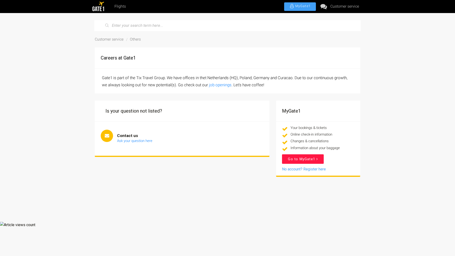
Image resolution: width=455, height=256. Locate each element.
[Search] (107, 25)
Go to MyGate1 (302, 159)
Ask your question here (134, 141)
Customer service (344, 6)
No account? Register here (304, 169)
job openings (220, 84)
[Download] (219, 65)
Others (135, 39)
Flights (120, 6)
